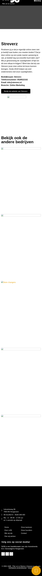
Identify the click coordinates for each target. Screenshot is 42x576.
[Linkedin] (11, 554)
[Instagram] (3, 554)
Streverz (31, 568)
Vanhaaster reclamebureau (17, 568)
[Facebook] (7, 554)
